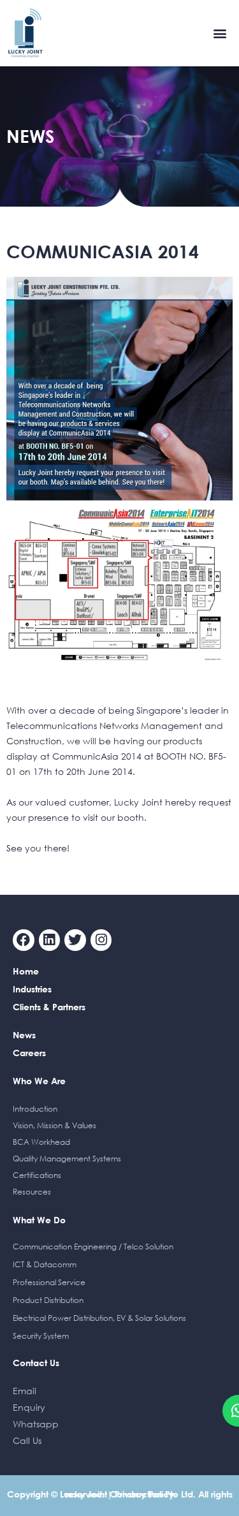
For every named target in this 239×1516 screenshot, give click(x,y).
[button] (220, 32)
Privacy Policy (144, 1494)
